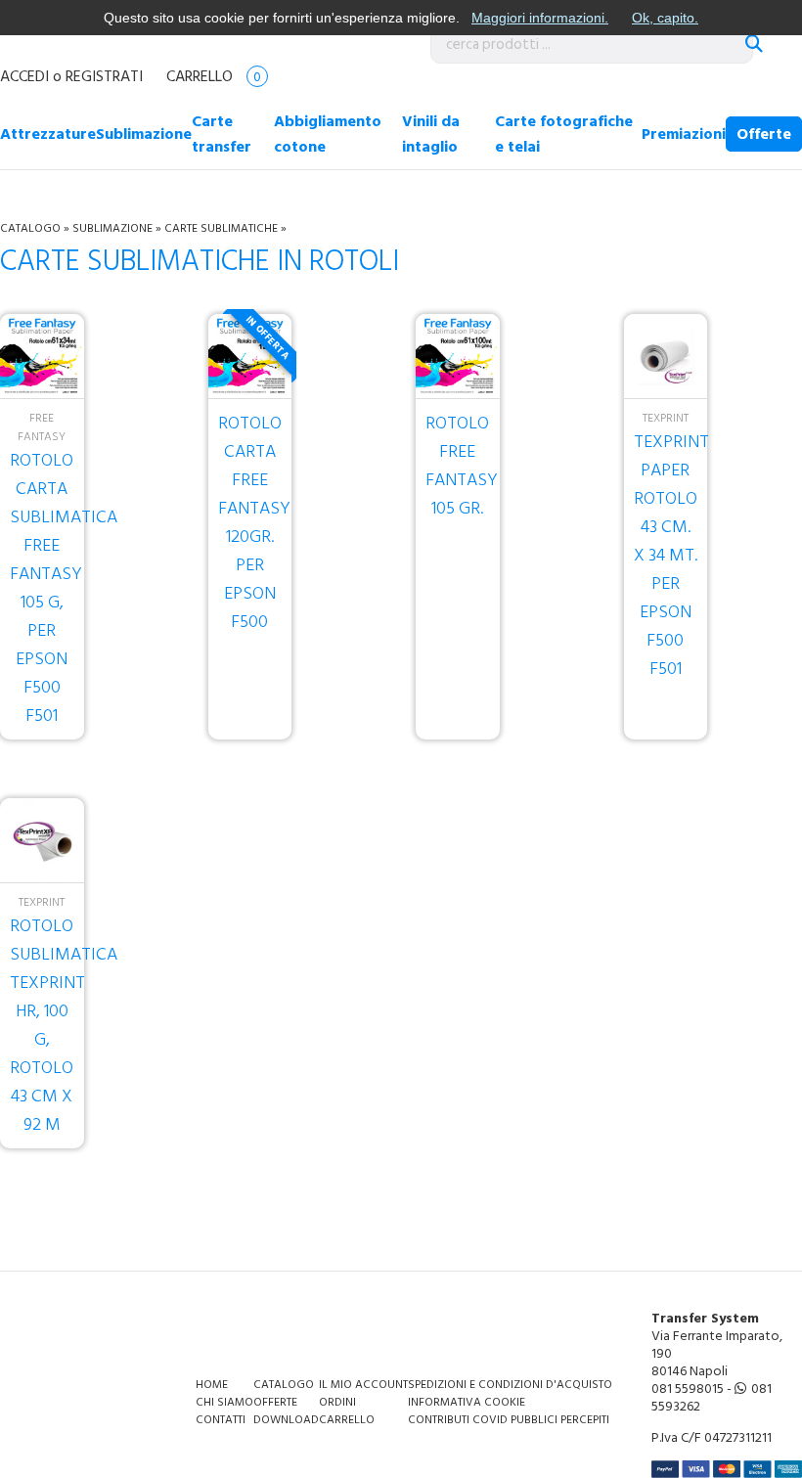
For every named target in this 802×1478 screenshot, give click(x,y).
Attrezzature (48, 134)
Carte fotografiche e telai (564, 134)
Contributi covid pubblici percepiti (508, 1420)
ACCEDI (24, 76)
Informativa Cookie (466, 1402)
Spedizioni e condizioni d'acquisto (510, 1384)
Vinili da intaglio (431, 134)
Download (286, 1420)
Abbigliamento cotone (327, 134)
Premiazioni (684, 134)
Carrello (213, 76)
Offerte (763, 134)
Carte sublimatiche (222, 228)
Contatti (220, 1420)
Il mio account (363, 1384)
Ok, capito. (665, 17)
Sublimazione (144, 134)
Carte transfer (221, 134)
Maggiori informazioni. (539, 17)
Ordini (337, 1402)
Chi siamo (224, 1402)
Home (212, 1384)
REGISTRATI (104, 76)
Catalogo (30, 228)
